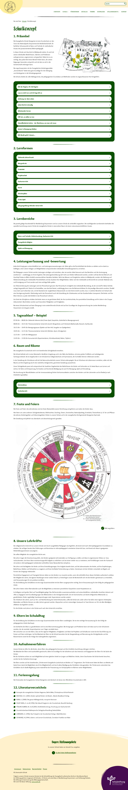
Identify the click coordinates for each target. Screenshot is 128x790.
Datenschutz (27, 769)
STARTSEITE (57, 12)
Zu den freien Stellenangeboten (66, 753)
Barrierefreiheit (36, 769)
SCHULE (65, 12)
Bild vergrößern (110, 528)
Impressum (17, 769)
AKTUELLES (84, 12)
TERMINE (92, 12)
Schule (24, 21)
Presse (45, 769)
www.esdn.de (36, 782)
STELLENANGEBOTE (112, 12)
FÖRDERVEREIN (75, 12)
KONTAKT (124, 12)
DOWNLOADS (101, 12)
